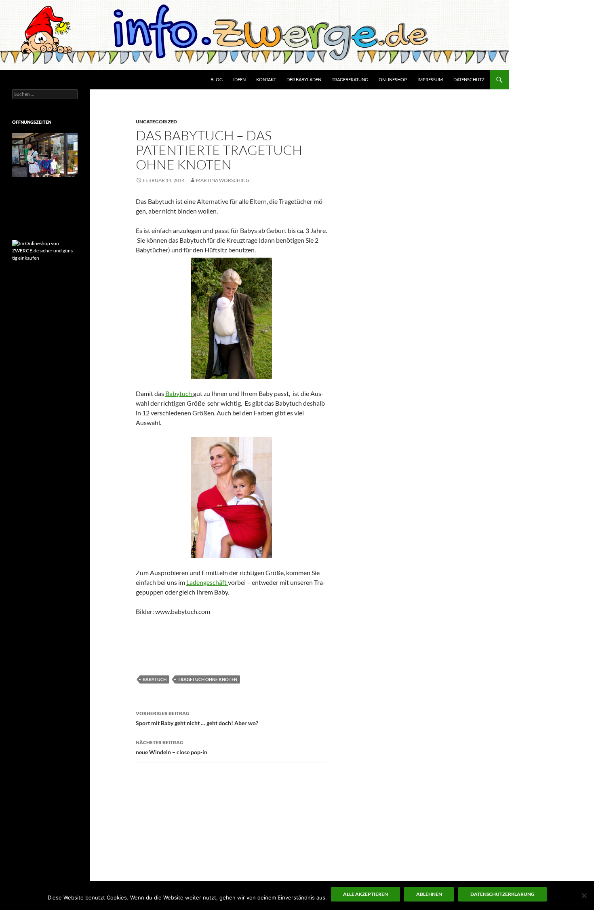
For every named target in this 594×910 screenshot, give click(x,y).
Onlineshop (393, 79)
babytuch (154, 679)
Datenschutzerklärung (502, 894)
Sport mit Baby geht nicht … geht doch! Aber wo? (197, 718)
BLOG (217, 79)
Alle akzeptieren (365, 894)
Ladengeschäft (207, 582)
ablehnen (429, 894)
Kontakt (266, 79)
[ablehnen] (584, 895)
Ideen (239, 79)
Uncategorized (156, 122)
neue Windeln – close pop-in (171, 747)
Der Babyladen (303, 79)
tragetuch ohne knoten (207, 679)
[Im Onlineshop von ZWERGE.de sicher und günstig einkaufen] (45, 250)
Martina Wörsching (222, 180)
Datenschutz (468, 79)
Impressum (430, 79)
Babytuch (179, 393)
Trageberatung (350, 79)
